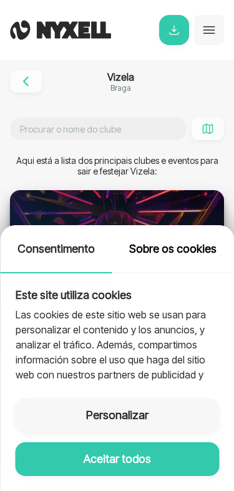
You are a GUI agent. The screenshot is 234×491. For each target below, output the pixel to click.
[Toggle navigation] (209, 30)
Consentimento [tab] (56, 248)
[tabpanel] (117, 328)
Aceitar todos (117, 458)
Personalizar (117, 415)
